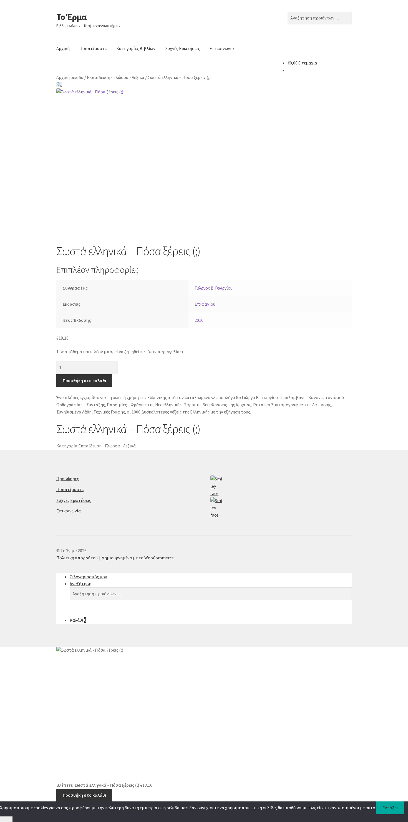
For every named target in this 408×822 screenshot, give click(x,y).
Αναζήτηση (80, 583)
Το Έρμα (71, 17)
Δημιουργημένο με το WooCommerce (138, 558)
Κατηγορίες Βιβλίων (135, 48)
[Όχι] (6, 819)
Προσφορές (67, 478)
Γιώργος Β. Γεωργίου (214, 288)
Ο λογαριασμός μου (88, 576)
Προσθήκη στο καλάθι (84, 380)
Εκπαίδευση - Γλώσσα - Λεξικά (115, 77)
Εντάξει (390, 807)
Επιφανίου (205, 304)
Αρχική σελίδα (70, 77)
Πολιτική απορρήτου (77, 558)
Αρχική (63, 48)
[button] (59, 84)
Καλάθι (78, 620)
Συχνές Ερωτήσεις (182, 48)
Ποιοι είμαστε (93, 48)
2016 (199, 320)
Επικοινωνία (222, 48)
